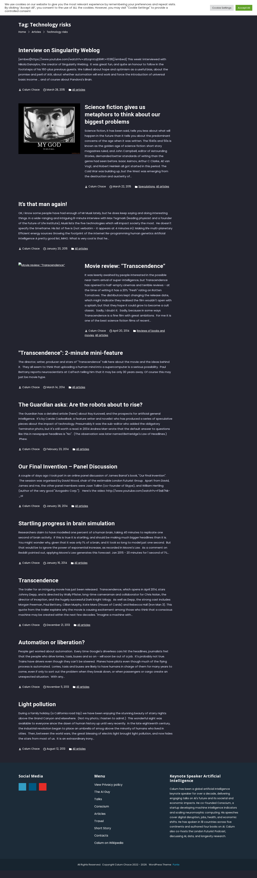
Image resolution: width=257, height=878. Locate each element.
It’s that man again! (42, 204)
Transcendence (38, 580)
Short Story (102, 828)
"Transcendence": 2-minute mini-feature (70, 353)
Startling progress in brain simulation (66, 523)
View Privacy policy (108, 785)
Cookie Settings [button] (221, 8)
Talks (98, 799)
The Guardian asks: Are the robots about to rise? (80, 404)
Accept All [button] (244, 8)
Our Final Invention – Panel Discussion (67, 466)
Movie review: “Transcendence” (125, 266)
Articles (100, 814)
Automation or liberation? (51, 642)
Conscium (101, 806)
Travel (99, 821)
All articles (78, 90)
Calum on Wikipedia (108, 843)
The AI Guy (102, 792)
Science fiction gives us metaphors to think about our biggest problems (122, 114)
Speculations (146, 186)
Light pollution (37, 704)
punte (176, 864)
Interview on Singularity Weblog (59, 50)
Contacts (101, 835)
